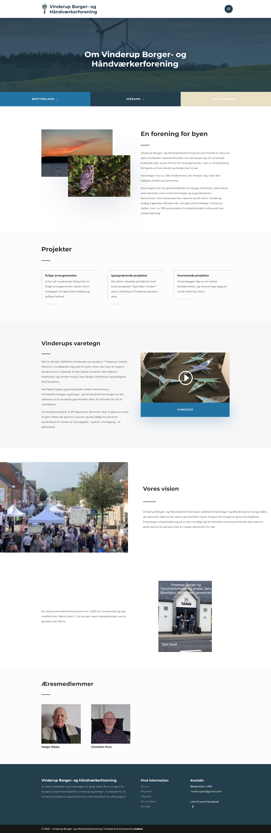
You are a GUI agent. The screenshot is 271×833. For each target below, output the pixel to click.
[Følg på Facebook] (192, 806)
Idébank (146, 796)
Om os (145, 786)
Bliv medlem (149, 801)
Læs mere (51, 303)
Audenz (138, 828)
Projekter (146, 791)
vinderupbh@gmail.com (206, 791)
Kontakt (145, 806)
